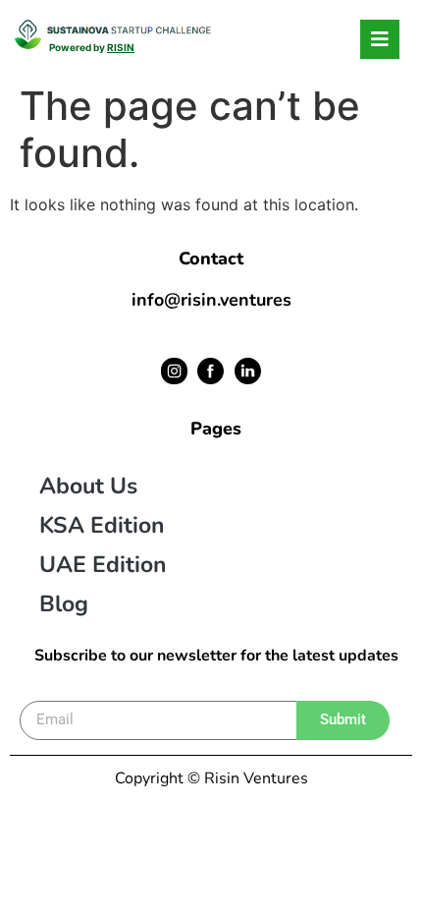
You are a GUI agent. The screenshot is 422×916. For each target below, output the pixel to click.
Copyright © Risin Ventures (211, 778)
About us (88, 486)
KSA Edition (101, 525)
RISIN (120, 47)
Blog (63, 604)
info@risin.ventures (211, 300)
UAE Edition (102, 564)
